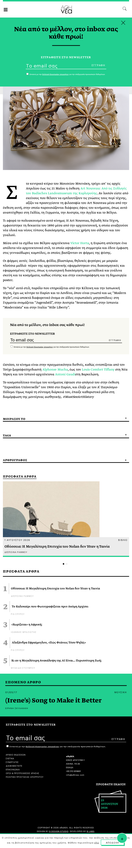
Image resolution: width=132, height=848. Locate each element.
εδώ (96, 842)
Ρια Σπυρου (18, 613)
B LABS (90, 831)
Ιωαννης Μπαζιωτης (24, 631)
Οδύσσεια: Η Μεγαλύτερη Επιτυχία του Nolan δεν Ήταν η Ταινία (55, 589)
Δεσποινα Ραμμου (22, 595)
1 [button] (63, 564)
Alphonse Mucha (55, 369)
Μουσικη (120, 692)
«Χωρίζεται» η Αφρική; (26, 625)
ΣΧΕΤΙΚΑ (10, 758)
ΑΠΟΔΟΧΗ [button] (112, 842)
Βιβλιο (122, 539)
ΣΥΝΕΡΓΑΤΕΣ (12, 761)
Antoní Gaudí (65, 374)
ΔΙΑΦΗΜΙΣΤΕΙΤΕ (14, 765)
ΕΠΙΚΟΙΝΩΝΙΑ (13, 769)
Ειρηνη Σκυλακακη (16, 708)
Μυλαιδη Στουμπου (23, 667)
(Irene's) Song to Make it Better (53, 700)
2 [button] (66, 564)
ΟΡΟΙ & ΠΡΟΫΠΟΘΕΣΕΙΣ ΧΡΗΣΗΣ (22, 773)
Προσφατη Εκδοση (111, 784)
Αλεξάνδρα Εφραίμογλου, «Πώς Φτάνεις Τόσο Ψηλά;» (49, 643)
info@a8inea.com (75, 774)
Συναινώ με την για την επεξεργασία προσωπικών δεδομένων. (51, 347)
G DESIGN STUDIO (58, 831)
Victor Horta (79, 243)
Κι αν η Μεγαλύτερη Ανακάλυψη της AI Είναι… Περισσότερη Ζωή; (56, 661)
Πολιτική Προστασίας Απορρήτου (39, 347)
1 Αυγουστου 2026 (17, 539)
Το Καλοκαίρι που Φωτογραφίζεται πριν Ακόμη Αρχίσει (50, 607)
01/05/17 (11, 692)
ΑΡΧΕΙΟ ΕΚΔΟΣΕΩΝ (16, 754)
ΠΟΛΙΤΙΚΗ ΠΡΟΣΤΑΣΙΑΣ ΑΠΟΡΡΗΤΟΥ (24, 776)
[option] (66, 519)
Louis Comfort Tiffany (98, 369)
